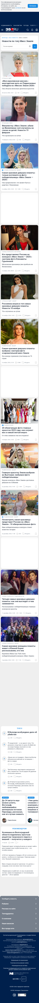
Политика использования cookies (19, 963)
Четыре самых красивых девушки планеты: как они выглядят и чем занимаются (18, 601)
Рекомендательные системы (19, 965)
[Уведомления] (32, 30)
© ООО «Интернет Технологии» (19, 990)
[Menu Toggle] (2, 30)
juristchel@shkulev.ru (21, 942)
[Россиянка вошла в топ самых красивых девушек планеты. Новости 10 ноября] (19, 286)
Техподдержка (7, 914)
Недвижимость (6, 25)
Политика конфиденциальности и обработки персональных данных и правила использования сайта (19, 969)
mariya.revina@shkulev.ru (13, 952)
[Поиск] (27, 30)
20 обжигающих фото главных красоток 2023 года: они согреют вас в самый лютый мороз (17, 430)
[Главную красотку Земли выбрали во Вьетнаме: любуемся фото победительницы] (19, 455)
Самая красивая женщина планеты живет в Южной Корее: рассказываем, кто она (18, 648)
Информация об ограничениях (19, 960)
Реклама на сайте (8, 909)
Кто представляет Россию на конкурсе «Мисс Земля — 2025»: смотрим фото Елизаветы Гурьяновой (17, 257)
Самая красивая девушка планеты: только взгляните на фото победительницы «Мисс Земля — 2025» (18, 176)
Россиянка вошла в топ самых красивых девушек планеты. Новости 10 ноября (16, 306)
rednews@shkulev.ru (28, 939)
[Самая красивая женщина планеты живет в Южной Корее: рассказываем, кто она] (19, 629)
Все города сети (8, 928)
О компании (6, 919)
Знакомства (17, 25)
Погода (26, 25)
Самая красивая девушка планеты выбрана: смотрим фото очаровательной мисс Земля (18, 350)
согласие (18, 8)
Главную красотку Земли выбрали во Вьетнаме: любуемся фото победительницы (18, 474)
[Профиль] (36, 30)
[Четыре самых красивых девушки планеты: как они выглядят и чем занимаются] (19, 582)
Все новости (13, 37)
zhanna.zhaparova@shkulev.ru (13, 950)
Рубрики (5, 904)
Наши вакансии (8, 923)
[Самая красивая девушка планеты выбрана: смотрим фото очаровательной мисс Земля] (19, 331)
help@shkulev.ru (24, 944)
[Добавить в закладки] (36, 93)
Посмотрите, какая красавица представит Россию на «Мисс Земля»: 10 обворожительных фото (19, 522)
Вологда (5, 37)
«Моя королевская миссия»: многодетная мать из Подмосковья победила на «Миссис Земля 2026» (19, 83)
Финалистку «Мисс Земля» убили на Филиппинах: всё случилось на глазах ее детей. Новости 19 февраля (18, 129)
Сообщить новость (9, 899)
